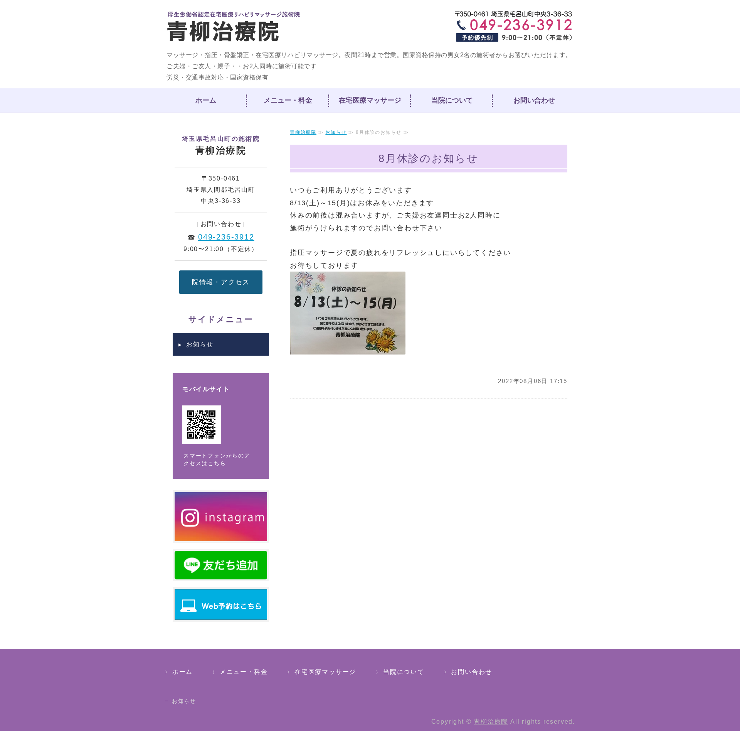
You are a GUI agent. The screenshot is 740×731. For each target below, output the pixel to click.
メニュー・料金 (288, 100)
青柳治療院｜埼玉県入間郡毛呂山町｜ (234, 27)
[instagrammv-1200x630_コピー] (221, 535)
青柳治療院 (303, 132)
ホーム (205, 100)
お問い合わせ (534, 100)
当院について (452, 100)
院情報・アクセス (221, 282)
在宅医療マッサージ (370, 100)
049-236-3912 (226, 237)
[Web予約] (221, 614)
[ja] (221, 573)
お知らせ (335, 132)
